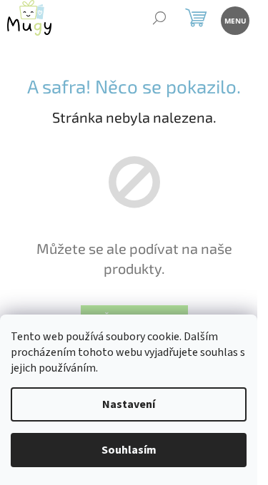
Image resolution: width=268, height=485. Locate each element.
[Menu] (234, 20)
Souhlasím (129, 450)
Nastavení (128, 404)
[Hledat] (159, 20)
